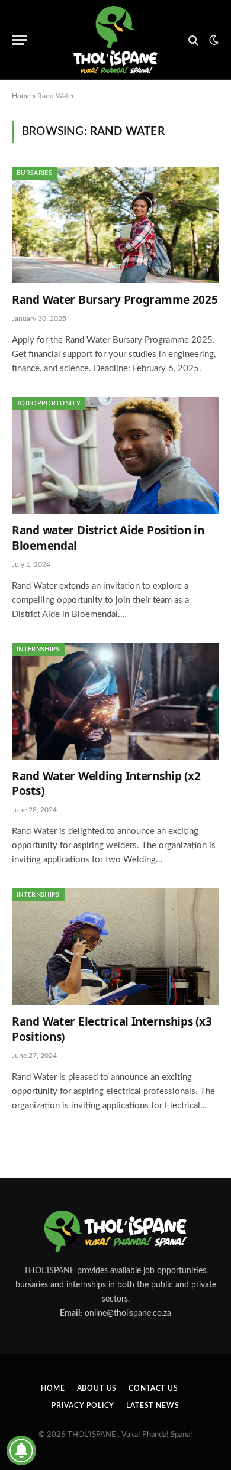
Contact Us (153, 1388)
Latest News (152, 1405)
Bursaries (34, 173)
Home (21, 95)
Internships (38, 649)
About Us (97, 1388)
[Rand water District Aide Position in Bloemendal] (115, 455)
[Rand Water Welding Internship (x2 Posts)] (115, 701)
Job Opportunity (49, 403)
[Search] (193, 40)
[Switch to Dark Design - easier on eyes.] (212, 40)
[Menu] (19, 40)
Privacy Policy (83, 1405)
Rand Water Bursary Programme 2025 (115, 299)
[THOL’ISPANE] (115, 40)
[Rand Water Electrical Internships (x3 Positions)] (115, 946)
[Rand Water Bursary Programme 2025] (115, 225)
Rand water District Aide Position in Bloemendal (108, 538)
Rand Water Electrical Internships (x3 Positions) (111, 1029)
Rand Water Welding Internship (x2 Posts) (106, 783)
